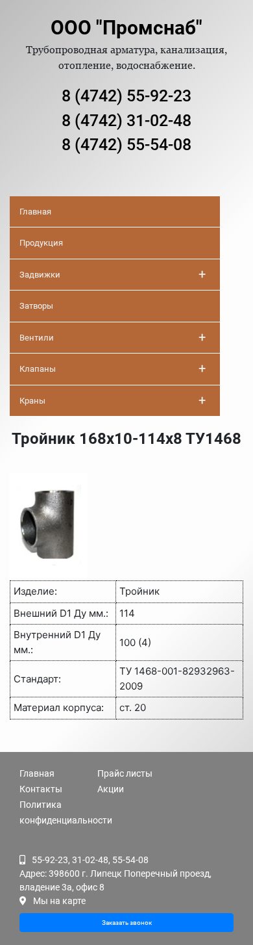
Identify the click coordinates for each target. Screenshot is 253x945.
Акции (110, 789)
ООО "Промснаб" (126, 27)
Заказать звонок (127, 922)
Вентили (112, 337)
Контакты (40, 789)
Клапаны (112, 368)
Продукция (41, 243)
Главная (35, 211)
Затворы (36, 306)
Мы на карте (59, 901)
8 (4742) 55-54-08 (126, 144)
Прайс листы (124, 773)
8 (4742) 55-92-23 (126, 95)
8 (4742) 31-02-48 (126, 120)
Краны (112, 400)
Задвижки (112, 274)
